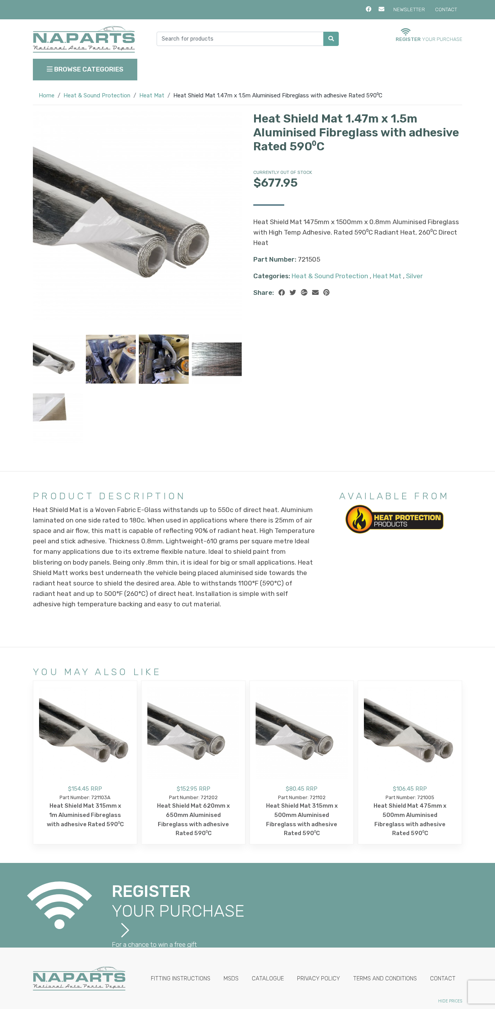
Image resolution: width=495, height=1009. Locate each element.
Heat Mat (151, 95)
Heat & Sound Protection (96, 95)
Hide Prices (450, 1001)
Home (47, 95)
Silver (414, 276)
